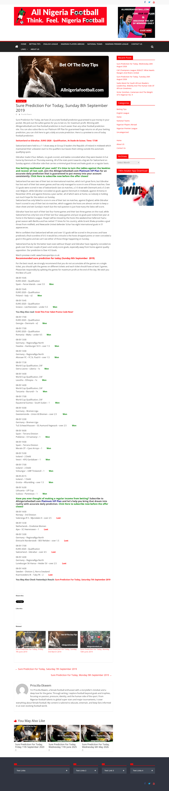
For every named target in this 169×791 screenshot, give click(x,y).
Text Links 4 (143, 770)
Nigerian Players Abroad (72, 44)
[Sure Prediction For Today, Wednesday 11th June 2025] (63, 726)
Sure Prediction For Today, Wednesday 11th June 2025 (63, 746)
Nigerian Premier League (116, 44)
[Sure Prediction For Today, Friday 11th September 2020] (30, 726)
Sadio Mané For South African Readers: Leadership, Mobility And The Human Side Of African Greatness (135, 85)
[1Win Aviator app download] (135, 176)
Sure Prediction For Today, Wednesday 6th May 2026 (95, 746)
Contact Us (136, 44)
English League (50, 44)
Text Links (42, 770)
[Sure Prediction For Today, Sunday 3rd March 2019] (63, 639)
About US (120, 144)
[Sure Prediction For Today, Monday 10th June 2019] (95, 639)
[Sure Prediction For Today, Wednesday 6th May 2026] (97, 726)
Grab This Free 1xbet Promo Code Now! (54, 312)
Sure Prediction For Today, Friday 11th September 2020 (29, 746)
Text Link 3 (114, 770)
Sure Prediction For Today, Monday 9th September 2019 (81, 675)
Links (23, 49)
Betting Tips (34, 44)
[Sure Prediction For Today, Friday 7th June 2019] (31, 639)
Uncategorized (123, 132)
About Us (35, 49)
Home (23, 44)
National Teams (94, 44)
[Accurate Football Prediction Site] (16, 46)
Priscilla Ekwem (26, 114)
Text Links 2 (86, 770)
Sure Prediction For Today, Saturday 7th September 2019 (82, 579)
